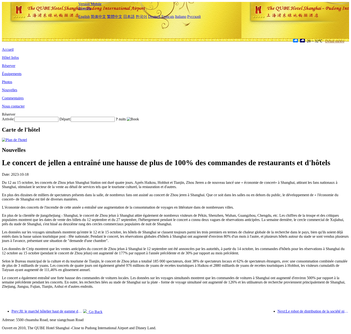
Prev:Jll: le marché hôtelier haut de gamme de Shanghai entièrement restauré (47, 311)
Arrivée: (8, 119)
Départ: (65, 119)
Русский (194, 17)
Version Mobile (89, 4)
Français (84, 8)
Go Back (94, 312)
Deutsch (154, 17)
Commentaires (13, 98)
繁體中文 (114, 17)
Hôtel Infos (10, 58)
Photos (7, 82)
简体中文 (98, 17)
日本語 (129, 17)
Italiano (180, 17)
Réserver (8, 66)
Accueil (8, 49)
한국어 (141, 17)
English (84, 17)
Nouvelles (9, 90)
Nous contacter (13, 106)
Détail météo (334, 41)
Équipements (11, 74)
